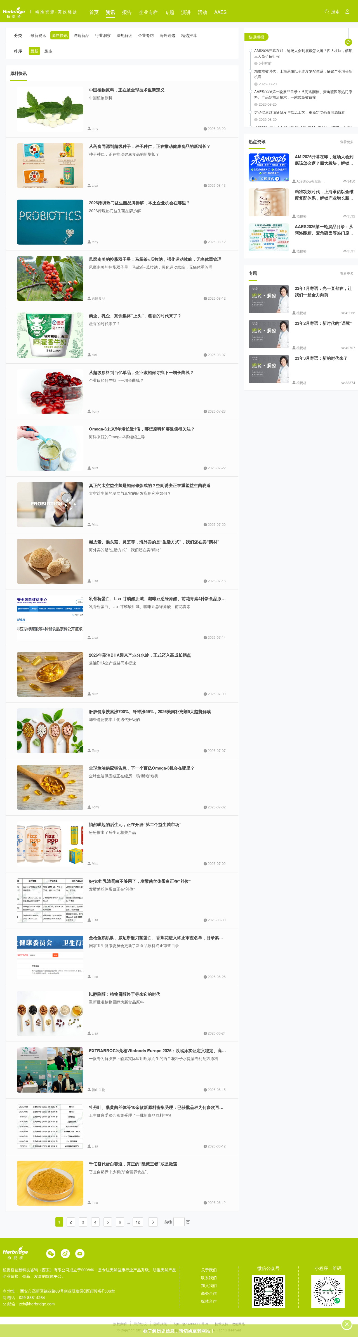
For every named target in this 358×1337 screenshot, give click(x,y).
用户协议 (140, 1323)
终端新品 (81, 35)
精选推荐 (189, 35)
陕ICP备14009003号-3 (191, 1323)
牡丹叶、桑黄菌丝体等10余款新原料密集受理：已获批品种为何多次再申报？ (160, 1107)
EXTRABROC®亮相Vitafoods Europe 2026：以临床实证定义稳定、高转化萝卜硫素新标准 (174, 1050)
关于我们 (209, 1269)
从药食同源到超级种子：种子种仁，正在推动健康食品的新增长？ (150, 146)
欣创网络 (238, 1323)
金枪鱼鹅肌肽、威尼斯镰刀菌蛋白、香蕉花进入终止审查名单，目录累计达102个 (163, 937)
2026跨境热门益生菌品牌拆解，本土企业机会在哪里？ (139, 203)
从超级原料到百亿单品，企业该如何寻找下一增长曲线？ (141, 372)
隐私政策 (161, 1323)
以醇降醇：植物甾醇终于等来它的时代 (124, 994)
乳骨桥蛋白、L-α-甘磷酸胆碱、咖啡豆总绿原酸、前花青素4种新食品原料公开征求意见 (170, 598)
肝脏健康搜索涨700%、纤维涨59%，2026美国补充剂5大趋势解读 (150, 711)
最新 (34, 51)
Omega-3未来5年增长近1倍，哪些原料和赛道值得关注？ (142, 429)
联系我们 (209, 1277)
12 (138, 1222)
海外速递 (167, 35)
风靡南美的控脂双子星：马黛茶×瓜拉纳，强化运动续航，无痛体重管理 (155, 259)
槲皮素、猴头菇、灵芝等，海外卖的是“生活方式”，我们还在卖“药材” (154, 542)
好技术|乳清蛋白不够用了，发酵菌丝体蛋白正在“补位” (140, 881)
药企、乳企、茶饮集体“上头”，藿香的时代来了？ (135, 316)
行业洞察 (103, 35)
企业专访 (146, 35)
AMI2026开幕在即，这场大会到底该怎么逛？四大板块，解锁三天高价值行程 (324, 162)
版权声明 (120, 1323)
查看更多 (347, 141)
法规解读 (124, 35)
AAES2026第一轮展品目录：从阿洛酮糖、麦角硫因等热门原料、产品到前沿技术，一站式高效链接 (324, 236)
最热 (48, 51)
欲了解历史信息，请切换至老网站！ (179, 1330)
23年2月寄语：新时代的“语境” (323, 323)
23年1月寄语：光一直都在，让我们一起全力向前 (323, 291)
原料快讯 (60, 35)
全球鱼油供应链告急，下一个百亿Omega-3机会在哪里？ (142, 768)
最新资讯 (38, 35)
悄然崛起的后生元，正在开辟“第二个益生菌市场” (135, 824)
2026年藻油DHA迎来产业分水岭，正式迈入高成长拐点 (140, 655)
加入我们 (209, 1285)
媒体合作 (209, 1301)
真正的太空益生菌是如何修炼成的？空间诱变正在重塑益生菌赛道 (150, 485)
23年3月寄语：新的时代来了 (321, 358)
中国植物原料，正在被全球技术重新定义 (126, 90)
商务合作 (209, 1293)
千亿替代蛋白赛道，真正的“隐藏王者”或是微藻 (133, 1164)
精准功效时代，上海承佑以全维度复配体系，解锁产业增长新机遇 (324, 197)
